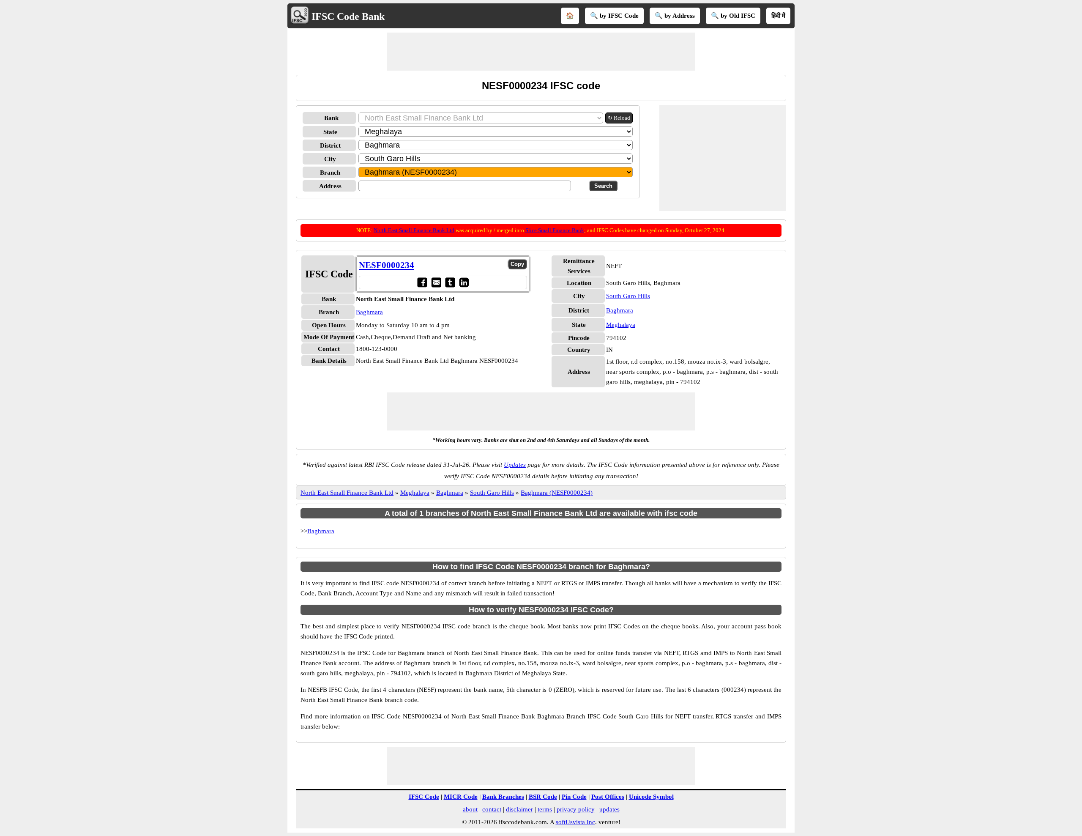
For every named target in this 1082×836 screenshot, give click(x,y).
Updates (515, 464)
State (330, 132)
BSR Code (543, 796)
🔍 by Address (675, 15)
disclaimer (519, 809)
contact (491, 809)
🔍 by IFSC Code (614, 15)
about (470, 809)
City (330, 159)
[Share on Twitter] (450, 282)
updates (609, 809)
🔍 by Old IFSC (733, 15)
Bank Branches (503, 796)
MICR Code (461, 796)
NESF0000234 (386, 265)
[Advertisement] (541, 52)
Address (330, 186)
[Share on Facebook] (422, 282)
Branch (330, 172)
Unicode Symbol (651, 796)
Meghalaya (620, 324)
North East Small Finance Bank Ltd (414, 230)
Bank (331, 118)
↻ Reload (619, 118)
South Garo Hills (628, 296)
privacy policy (576, 809)
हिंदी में (778, 15)
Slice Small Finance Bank (554, 230)
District (330, 145)
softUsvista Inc (575, 822)
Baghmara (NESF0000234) (557, 492)
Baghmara (369, 312)
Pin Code (574, 796)
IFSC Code (424, 796)
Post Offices (607, 796)
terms (545, 809)
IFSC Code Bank (348, 16)
